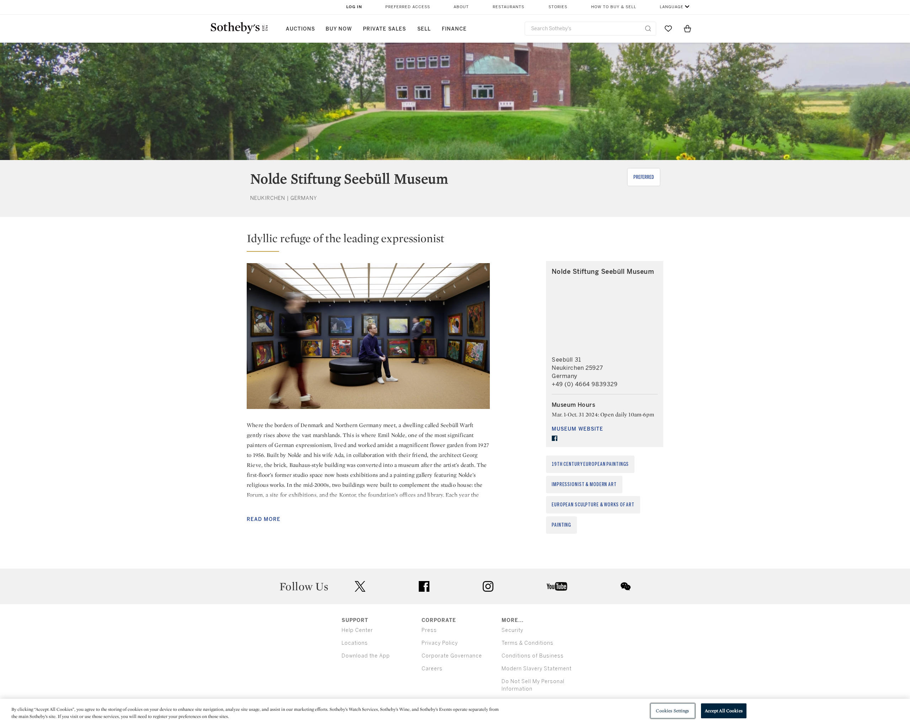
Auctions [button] (300, 29)
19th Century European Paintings (590, 464)
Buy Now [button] (339, 29)
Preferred (643, 177)
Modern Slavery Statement (537, 669)
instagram (488, 586)
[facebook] (554, 438)
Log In (354, 7)
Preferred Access (407, 7)
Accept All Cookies (724, 711)
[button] (368, 241)
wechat (626, 586)
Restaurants (508, 7)
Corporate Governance (452, 656)
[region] (455, 711)
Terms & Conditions (527, 643)
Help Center (357, 630)
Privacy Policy (440, 643)
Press (429, 630)
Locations (355, 643)
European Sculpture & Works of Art (593, 505)
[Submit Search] (648, 28)
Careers (432, 669)
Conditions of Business (533, 656)
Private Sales (384, 29)
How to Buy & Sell (613, 7)
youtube (557, 586)
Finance (454, 29)
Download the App (366, 656)
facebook (424, 586)
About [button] (461, 7)
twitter (360, 586)
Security (512, 630)
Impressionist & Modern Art (584, 484)
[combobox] (590, 29)
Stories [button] (557, 7)
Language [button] (672, 7)
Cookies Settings (672, 711)
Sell (424, 29)
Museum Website (577, 429)
